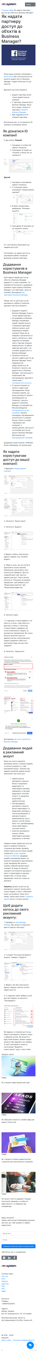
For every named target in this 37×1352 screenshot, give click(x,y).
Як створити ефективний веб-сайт (16, 1083)
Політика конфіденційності (24, 1340)
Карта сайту (6, 1340)
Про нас (5, 1276)
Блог (3, 1279)
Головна (5, 10)
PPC (3, 1289)
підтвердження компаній (22, 438)
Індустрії (5, 1284)
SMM (3, 1291)
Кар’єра (5, 1281)
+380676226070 (8, 1304)
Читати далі (7, 1088)
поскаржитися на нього (21, 383)
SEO (3, 1286)
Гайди (11, 10)
